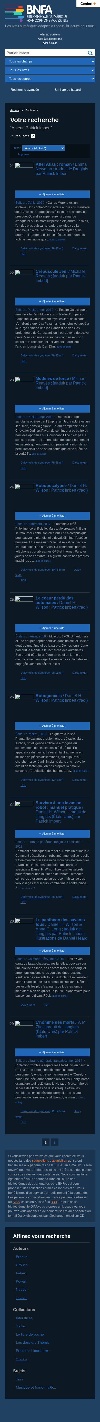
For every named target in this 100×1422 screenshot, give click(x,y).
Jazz (19, 1379)
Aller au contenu (50, 34)
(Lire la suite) (57, 239)
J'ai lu (20, 1326)
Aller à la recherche (50, 38)
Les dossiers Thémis (32, 1342)
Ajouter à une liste (53, 194)
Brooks (21, 1257)
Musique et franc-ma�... (36, 1387)
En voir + (21, 1298)
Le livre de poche (30, 1334)
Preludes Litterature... (33, 1351)
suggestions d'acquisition (49, 1160)
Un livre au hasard (68, 90)
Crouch (22, 1265)
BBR (54, 1202)
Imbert (21, 1273)
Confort (88, 3)
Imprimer (23, 154)
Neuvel (21, 1289)
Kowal (21, 1281)
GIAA (16, 1202)
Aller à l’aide (50, 42)
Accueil (14, 110)
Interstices (24, 1318)
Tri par (16, 147)
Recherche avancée (25, 90)
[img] (90, 53)
